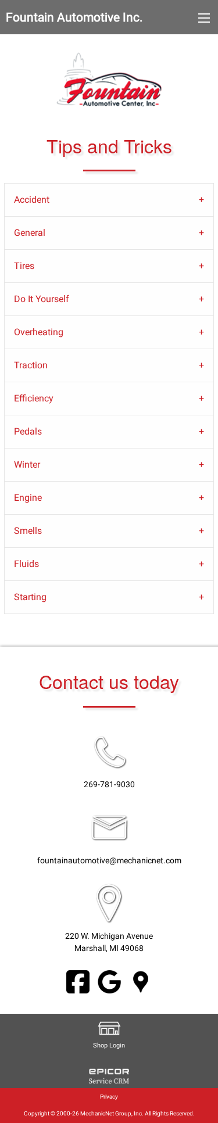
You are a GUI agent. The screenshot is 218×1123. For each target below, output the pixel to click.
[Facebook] (77, 980)
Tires (24, 265)
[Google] (109, 980)
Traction (31, 365)
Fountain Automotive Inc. (74, 17)
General (29, 232)
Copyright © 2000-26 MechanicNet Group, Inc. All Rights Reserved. (109, 1113)
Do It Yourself (41, 298)
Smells (28, 530)
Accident (31, 199)
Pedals (28, 431)
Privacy (109, 1096)
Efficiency (33, 398)
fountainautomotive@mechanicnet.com (109, 861)
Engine (28, 497)
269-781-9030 (109, 785)
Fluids (26, 563)
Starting (30, 596)
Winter (27, 464)
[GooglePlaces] (140, 980)
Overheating (38, 332)
